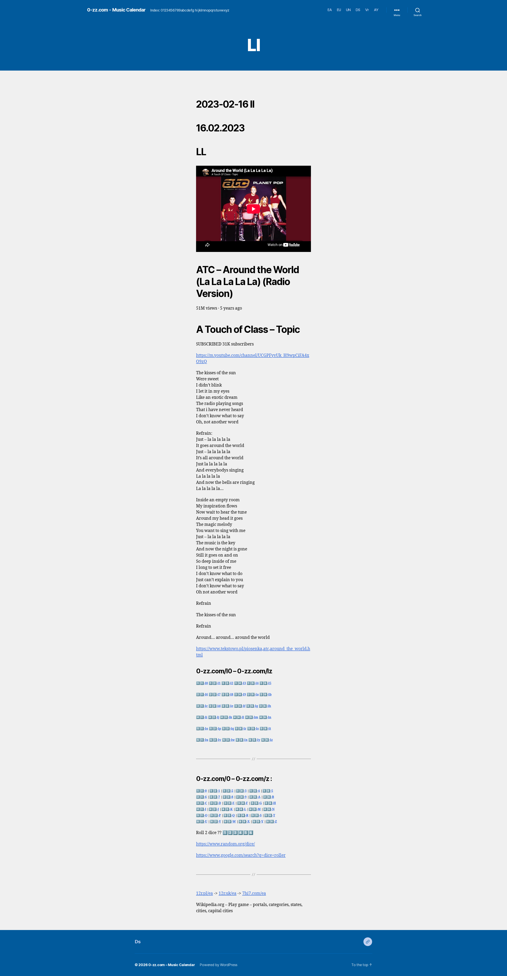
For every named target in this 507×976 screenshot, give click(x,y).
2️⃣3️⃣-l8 (227, 695)
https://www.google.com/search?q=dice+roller (241, 855)
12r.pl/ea (204, 893)
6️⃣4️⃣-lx (241, 740)
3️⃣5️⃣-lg (252, 706)
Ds (138, 941)
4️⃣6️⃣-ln (265, 717)
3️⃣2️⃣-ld (215, 706)
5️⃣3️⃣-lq (228, 729)
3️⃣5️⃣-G (256, 803)
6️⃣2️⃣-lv (215, 740)
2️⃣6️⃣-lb (265, 695)
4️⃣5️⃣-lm (251, 717)
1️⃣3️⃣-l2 (227, 683)
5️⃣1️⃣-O (201, 815)
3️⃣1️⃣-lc (202, 706)
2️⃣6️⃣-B (268, 797)
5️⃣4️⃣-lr (240, 729)
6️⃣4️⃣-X (244, 822)
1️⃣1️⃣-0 (201, 791)
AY (376, 10)
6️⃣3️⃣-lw (228, 740)
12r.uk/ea (227, 893)
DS (358, 10)
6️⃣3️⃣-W (230, 822)
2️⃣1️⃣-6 (201, 797)
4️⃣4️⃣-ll (238, 717)
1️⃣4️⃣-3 (241, 791)
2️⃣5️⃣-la (253, 695)
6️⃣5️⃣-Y (257, 822)
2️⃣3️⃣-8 (228, 797)
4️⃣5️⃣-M (255, 809)
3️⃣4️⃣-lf (239, 706)
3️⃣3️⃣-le (227, 706)
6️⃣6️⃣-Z (271, 822)
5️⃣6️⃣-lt (265, 729)
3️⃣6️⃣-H (270, 803)
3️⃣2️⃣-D (215, 803)
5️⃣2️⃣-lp (215, 729)
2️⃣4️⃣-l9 (240, 695)
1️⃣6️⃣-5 (267, 791)
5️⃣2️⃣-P (215, 815)
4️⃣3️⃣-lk (226, 717)
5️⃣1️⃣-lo (202, 729)
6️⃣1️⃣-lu (202, 740)
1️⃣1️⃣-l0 (202, 683)
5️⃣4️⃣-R (242, 815)
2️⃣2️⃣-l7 (215, 695)
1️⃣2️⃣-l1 (215, 683)
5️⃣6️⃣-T (269, 815)
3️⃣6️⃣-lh (265, 706)
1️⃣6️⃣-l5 (265, 683)
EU (339, 10)
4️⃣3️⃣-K (227, 809)
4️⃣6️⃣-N (268, 809)
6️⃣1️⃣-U (201, 822)
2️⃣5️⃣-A (254, 797)
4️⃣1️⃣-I (201, 809)
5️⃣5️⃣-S (256, 815)
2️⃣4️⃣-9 (241, 797)
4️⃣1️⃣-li (201, 717)
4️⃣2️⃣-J (214, 809)
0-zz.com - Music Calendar (116, 10)
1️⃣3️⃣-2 (228, 791)
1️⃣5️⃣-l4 (253, 683)
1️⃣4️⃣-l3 (240, 683)
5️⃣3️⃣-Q (229, 815)
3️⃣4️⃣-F (242, 803)
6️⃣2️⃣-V (215, 822)
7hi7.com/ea (254, 893)
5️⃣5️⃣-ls (253, 729)
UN (348, 10)
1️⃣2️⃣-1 (214, 791)
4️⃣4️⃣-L (240, 809)
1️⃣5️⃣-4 (254, 791)
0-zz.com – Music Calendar (171, 965)
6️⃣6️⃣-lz (267, 740)
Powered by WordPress (218, 965)
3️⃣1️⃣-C (201, 803)
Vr (367, 10)
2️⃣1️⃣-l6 (202, 695)
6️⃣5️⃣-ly (254, 740)
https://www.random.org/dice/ (225, 844)
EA (330, 10)
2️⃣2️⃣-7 (214, 797)
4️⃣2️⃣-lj (213, 717)
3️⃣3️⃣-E (229, 803)
